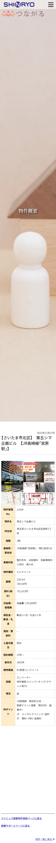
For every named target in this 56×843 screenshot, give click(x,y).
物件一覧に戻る (44, 839)
